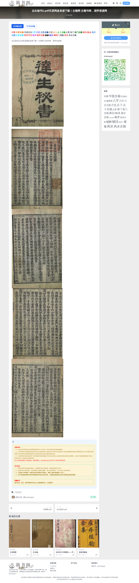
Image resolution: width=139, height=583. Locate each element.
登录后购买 (117, 38)
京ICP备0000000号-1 (63, 579)
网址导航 (53, 571)
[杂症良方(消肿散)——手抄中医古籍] (65, 533)
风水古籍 (120, 126)
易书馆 (57, 3)
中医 (106, 96)
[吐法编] (42, 533)
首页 (43, 3)
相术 (117, 117)
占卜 (120, 105)
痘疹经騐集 (83, 552)
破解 (109, 121)
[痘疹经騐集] (88, 533)
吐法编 (35, 552)
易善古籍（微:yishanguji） (25, 497)
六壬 (121, 100)
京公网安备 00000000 (75, 579)
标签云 (50, 3)
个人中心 (53, 566)
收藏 (94, 497)
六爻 (113, 105)
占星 (115, 109)
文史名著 (111, 117)
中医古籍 (18, 492)
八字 (116, 100)
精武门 (121, 122)
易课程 (99, 3)
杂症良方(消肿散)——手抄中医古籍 (65, 553)
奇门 (119, 109)
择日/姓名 (115, 113)
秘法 (115, 121)
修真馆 (109, 100)
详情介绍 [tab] (18, 26)
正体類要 (13, 552)
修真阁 (73, 3)
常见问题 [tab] (31, 26)
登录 (127, 3)
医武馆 (81, 3)
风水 (110, 126)
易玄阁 (65, 3)
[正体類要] (19, 533)
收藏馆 (89, 3)
